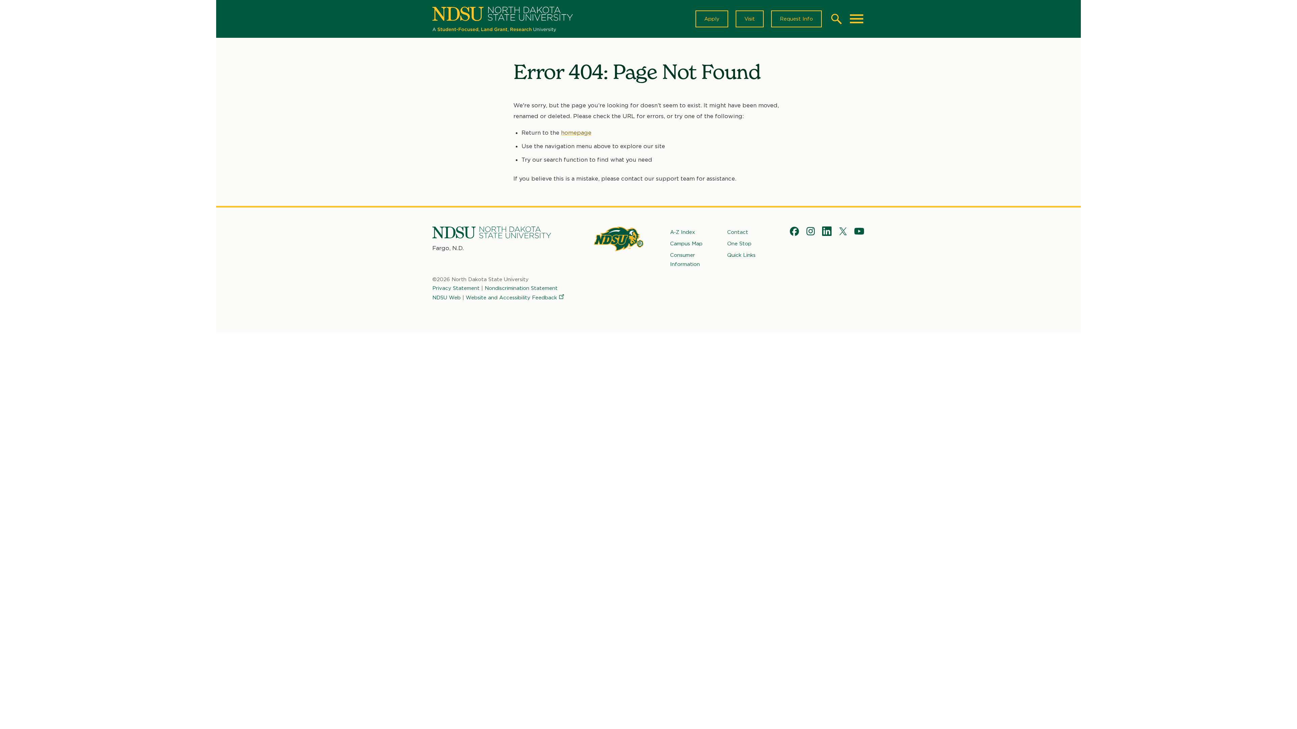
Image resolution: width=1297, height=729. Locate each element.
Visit (749, 19)
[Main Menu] (856, 19)
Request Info (796, 19)
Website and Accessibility (511, 298)
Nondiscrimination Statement (521, 288)
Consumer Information (685, 259)
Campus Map (686, 244)
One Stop (739, 244)
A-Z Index (682, 232)
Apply (711, 19)
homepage (576, 132)
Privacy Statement (456, 288)
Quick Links (741, 255)
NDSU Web (446, 298)
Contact (737, 232)
